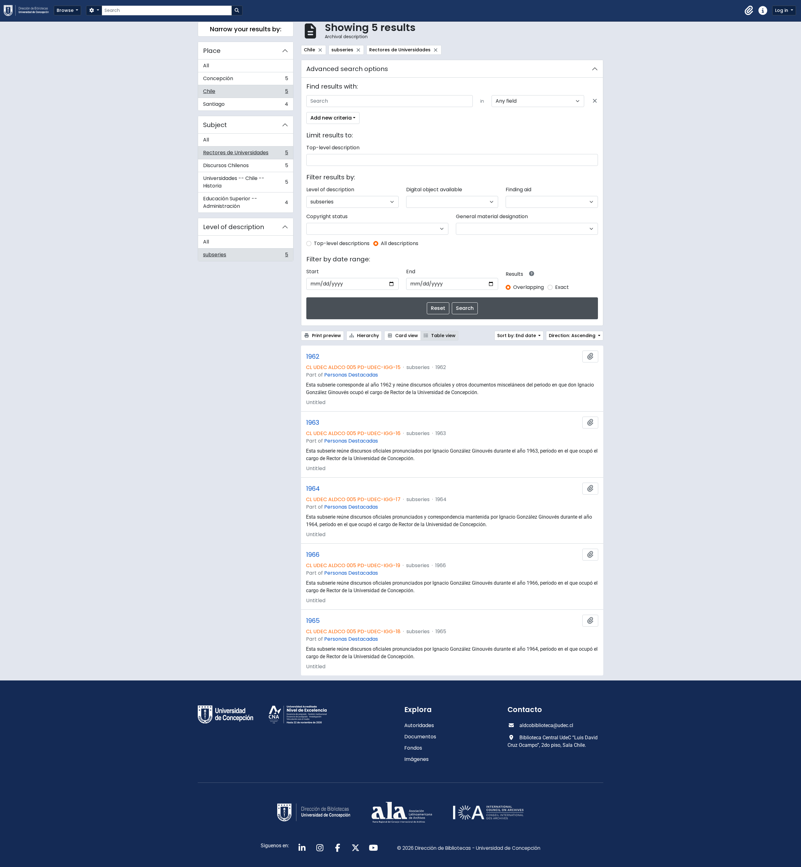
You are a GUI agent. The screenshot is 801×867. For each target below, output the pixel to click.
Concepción (245, 80)
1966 (312, 554)
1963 (312, 422)
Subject (215, 125)
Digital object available (434, 189)
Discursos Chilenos (245, 167)
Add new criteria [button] (331, 117)
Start (312, 271)
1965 (313, 620)
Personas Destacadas (351, 374)
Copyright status (327, 216)
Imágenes (416, 759)
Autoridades (419, 725)
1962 (312, 356)
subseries (245, 256)
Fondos (413, 748)
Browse (66, 10)
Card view (406, 335)
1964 (313, 488)
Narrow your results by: (245, 29)
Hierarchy (367, 335)
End (410, 271)
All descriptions (399, 243)
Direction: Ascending (573, 335)
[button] (749, 11)
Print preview (326, 335)
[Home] (29, 10)
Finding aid (518, 189)
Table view (443, 335)
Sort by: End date (517, 335)
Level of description (233, 227)
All (206, 65)
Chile (245, 93)
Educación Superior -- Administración (245, 202)
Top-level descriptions (342, 243)
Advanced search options (347, 68)
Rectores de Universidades (245, 154)
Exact (562, 287)
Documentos (420, 736)
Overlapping (528, 287)
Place (212, 50)
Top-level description (333, 147)
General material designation (492, 216)
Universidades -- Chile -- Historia (245, 182)
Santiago (245, 105)
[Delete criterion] (595, 101)
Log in (782, 10)
